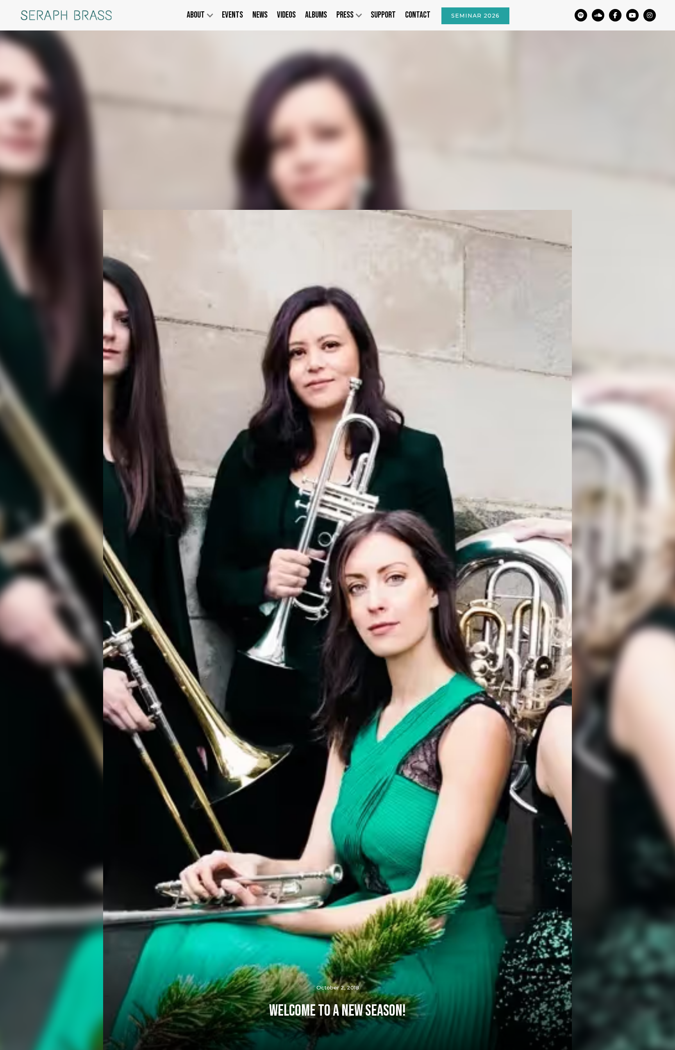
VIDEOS (286, 15)
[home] (65, 15)
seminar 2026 (475, 15)
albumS (316, 15)
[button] (199, 15)
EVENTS (232, 15)
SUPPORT (383, 15)
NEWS (260, 15)
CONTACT (417, 15)
